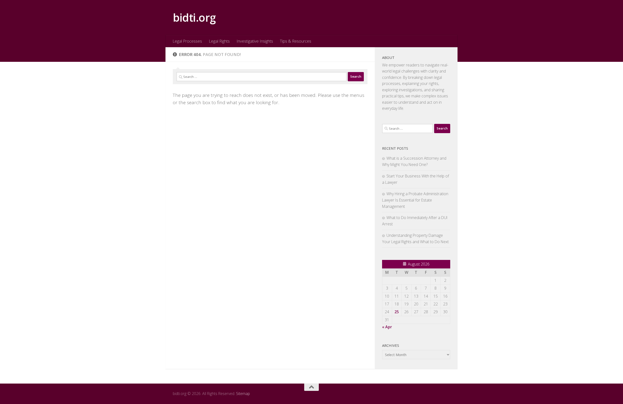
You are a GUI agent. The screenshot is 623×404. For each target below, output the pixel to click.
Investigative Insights (255, 41)
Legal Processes (187, 41)
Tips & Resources (295, 41)
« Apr (387, 327)
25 (396, 311)
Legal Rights (219, 41)
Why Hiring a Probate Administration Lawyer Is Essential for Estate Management (415, 200)
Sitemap (243, 393)
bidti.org (194, 17)
